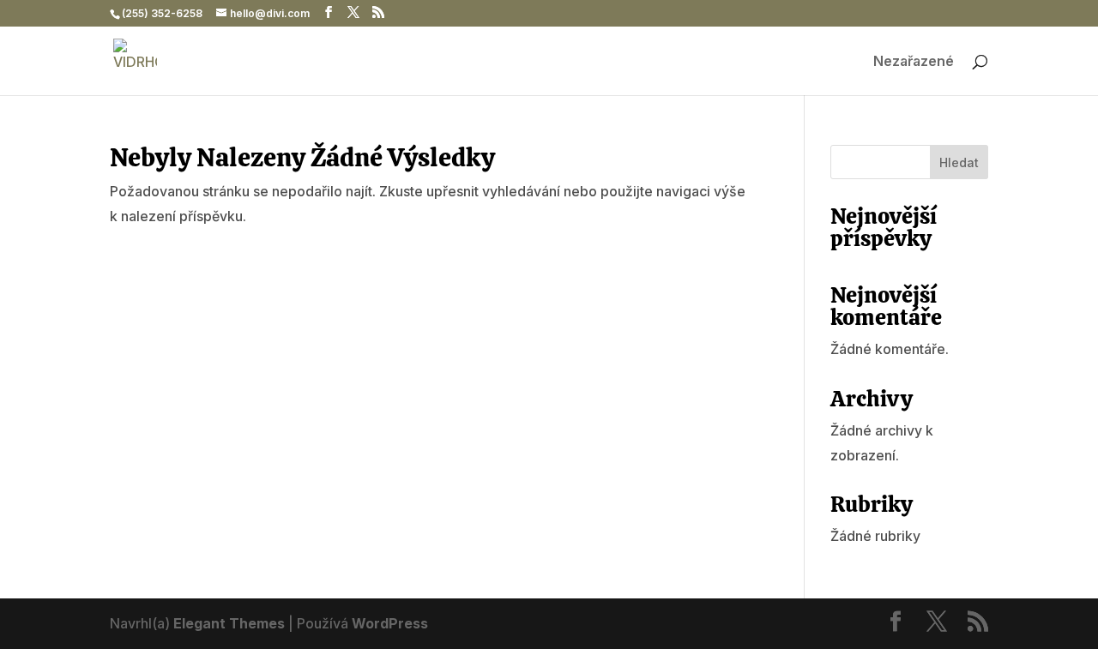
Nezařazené (913, 62)
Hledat (959, 162)
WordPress (390, 623)
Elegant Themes (229, 623)
